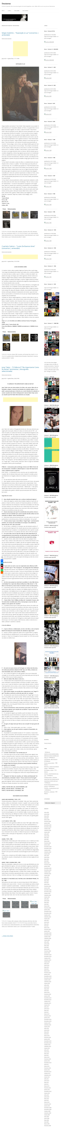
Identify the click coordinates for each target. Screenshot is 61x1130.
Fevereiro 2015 (47, 1059)
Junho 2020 (46, 943)
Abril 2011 (46, 1084)
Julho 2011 (46, 1078)
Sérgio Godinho (34, 233)
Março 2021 (46, 927)
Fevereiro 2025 (47, 843)
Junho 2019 (46, 965)
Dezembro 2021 (47, 911)
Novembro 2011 (47, 1071)
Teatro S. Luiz (8, 237)
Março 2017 (46, 1014)
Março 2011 (46, 1086)
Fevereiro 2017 (47, 1015)
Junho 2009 (46, 1118)
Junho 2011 (46, 1080)
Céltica (20, 921)
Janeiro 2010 (47, 1105)
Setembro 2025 (47, 830)
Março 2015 (46, 1057)
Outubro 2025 (47, 828)
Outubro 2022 (47, 893)
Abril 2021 (46, 925)
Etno (29, 231)
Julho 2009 (46, 1116)
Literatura (35, 231)
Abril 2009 (46, 1122)
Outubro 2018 (47, 979)
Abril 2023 (46, 882)
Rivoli (26, 233)
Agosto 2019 (47, 961)
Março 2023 (46, 884)
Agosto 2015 (47, 1048)
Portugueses (9, 233)
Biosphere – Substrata (49, 791)
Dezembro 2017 (47, 997)
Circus (26, 922)
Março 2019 (46, 970)
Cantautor (20, 231)
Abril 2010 (46, 1100)
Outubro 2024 (47, 850)
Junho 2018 (46, 987)
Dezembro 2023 (47, 868)
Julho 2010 (46, 1095)
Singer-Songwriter (8, 922)
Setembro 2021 (47, 916)
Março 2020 (46, 949)
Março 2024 (46, 862)
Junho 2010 (46, 1096)
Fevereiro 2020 (47, 951)
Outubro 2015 (47, 1044)
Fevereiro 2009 (47, 1125)
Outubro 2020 (47, 936)
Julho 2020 (46, 942)
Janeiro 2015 (47, 1060)
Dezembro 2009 (47, 1107)
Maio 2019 (46, 967)
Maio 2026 (46, 816)
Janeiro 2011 (47, 1089)
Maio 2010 (46, 1098)
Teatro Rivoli (30, 356)
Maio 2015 (46, 1053)
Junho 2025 (46, 835)
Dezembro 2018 (47, 976)
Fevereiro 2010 (47, 1104)
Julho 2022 (46, 898)
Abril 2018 (46, 990)
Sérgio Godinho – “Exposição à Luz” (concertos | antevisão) (20, 34)
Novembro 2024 (47, 848)
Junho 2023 (46, 879)
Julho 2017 (46, 1006)
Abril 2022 (46, 904)
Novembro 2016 (47, 1021)
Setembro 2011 (47, 1075)
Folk (31, 231)
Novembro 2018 (47, 978)
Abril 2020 (46, 947)
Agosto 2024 (47, 853)
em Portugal (25, 354)
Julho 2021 (46, 920)
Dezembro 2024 (47, 846)
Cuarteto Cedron (10, 356)
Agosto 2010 (47, 1093)
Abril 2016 (46, 1033)
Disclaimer (16, 10)
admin (24, 237)
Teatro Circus (7, 924)
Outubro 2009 (47, 1111)
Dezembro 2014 (47, 1062)
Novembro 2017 (47, 999)
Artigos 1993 (14, 231)
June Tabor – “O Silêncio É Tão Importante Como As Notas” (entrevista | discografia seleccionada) (20, 369)
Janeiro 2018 (47, 996)
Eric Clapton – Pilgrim (48, 770)
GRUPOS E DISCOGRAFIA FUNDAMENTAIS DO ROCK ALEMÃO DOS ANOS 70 (51, 755)
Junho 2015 (46, 1051)
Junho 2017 (46, 1008)
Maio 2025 (46, 837)
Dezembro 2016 (47, 1019)
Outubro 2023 (47, 871)
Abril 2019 (46, 969)
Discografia (25, 10)
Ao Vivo (9, 231)
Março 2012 (46, 1066)
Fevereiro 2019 (47, 972)
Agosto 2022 (47, 897)
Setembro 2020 (47, 938)
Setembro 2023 (47, 873)
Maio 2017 (46, 1010)
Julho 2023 (46, 877)
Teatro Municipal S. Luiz (30, 235)
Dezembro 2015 (47, 1041)
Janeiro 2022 (47, 909)
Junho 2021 (46, 922)
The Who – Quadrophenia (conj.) (51, 788)
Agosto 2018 (47, 983)
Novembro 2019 (47, 956)
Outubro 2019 (47, 958)
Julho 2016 (46, 1028)
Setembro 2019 (47, 960)
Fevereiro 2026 (47, 821)
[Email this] (2, 565)
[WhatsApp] (2, 570)
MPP (3, 233)
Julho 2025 (46, 834)
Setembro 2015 (47, 1046)
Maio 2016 (46, 1032)
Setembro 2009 (47, 1113)
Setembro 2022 (47, 895)
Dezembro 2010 (47, 1091)
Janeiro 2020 (47, 952)
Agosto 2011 (47, 1077)
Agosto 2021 (47, 918)
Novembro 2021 (47, 913)
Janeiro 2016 (47, 1039)
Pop (5, 233)
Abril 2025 (46, 839)
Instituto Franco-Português (21, 356)
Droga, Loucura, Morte (49, 763)
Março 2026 (46, 819)
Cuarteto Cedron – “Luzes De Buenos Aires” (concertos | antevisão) (18, 247)
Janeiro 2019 (47, 974)
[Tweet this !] (2, 563)
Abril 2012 (46, 1064)
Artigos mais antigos (7, 936)
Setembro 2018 (47, 981)
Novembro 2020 (47, 934)
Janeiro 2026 (47, 823)
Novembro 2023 (47, 870)
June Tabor (30, 922)
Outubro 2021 (47, 915)
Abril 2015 (46, 1055)
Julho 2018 (46, 985)
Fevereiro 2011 (47, 1087)
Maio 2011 (46, 1082)
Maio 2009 (46, 1120)
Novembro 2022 (47, 891)
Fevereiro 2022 (47, 907)
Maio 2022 (46, 902)
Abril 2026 (46, 817)
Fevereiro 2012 (47, 1068)
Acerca (9, 10)
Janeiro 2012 (47, 1069)
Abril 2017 (46, 1012)
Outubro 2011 (47, 1073)
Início (3, 10)
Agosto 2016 (47, 1026)
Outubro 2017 (47, 1001)
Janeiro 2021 (47, 931)
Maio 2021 (46, 924)
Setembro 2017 (47, 1003)
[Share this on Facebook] (2, 560)
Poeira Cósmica (47, 743)
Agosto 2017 (47, 1005)
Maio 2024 (46, 859)
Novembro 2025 (47, 826)
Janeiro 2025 (47, 844)
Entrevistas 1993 (26, 921)
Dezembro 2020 (47, 933)
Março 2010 (46, 1102)
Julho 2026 (46, 812)
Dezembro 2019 (47, 954)
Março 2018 (46, 992)
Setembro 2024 (47, 852)
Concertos (25, 231)
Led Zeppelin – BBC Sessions (50, 759)
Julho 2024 (46, 855)
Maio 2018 (46, 988)
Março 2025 (46, 841)
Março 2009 (46, 1123)
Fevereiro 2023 (47, 886)
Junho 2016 (46, 1030)
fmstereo (6, 3)
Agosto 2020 (47, 940)
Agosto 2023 (47, 875)
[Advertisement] (20, 48)
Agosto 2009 (47, 1114)
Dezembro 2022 (47, 889)
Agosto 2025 (47, 832)
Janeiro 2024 (47, 866)
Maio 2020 (46, 945)
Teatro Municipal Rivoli (19, 235)
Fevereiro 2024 (47, 864)
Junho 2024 (46, 857)
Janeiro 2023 (47, 888)
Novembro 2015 (47, 1042)
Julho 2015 (46, 1050)
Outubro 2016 (47, 1023)
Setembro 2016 (47, 1024)
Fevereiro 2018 (47, 994)
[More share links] (2, 572)
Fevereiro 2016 (47, 1037)
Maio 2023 (46, 880)
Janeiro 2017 (47, 1017)
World (14, 233)
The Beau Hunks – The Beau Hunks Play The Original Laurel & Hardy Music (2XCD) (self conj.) (51, 779)
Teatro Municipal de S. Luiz (8, 235)
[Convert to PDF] (2, 568)
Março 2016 (46, 1035)
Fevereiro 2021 (47, 929)
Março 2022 (46, 906)
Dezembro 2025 (47, 825)
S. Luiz (28, 233)
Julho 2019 (46, 963)
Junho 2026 (46, 814)
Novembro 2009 (47, 1109)
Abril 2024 (46, 861)
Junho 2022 (46, 900)
